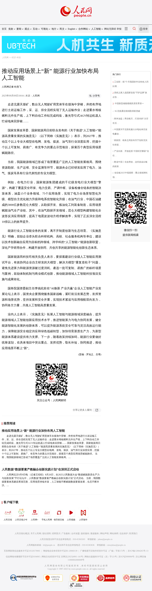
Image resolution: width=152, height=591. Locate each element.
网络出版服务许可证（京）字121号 (101, 557)
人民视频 (71, 520)
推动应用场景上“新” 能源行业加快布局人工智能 (33, 430)
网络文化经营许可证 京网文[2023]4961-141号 (62, 557)
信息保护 (123, 533)
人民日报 (8, 520)
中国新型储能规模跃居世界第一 (129, 103)
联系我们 (133, 533)
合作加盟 (75, 533)
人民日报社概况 (22, 533)
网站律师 (114, 533)
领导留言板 (59, 520)
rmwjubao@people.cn (116, 545)
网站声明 (104, 533)
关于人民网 (36, 533)
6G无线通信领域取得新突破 (127, 111)
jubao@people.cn (105, 539)
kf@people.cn (49, 545)
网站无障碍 (110, 29)
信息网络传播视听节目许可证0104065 (23, 557)
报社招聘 (46, 533)
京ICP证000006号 (126, 557)
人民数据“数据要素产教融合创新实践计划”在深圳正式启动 (40, 469)
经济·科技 (16, 57)
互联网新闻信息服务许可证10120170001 (22, 551)
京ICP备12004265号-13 (138, 551)
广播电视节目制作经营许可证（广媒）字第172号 (102, 551)
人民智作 (83, 520)
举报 (119, 29)
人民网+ (34, 520)
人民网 (5, 57)
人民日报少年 (21, 520)
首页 (4, 29)
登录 (145, 29)
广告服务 (66, 533)
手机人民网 (47, 520)
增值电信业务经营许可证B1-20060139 (60, 551)
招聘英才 (56, 533)
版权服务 (85, 533)
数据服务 (95, 533)
